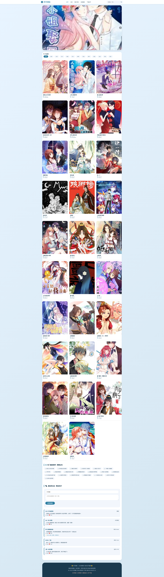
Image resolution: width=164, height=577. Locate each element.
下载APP (89, 2)
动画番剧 (83, 2)
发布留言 (50, 503)
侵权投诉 (85, 573)
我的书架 (77, 2)
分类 (71, 2)
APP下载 (90, 573)
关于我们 (74, 573)
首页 (67, 2)
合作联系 (79, 573)
